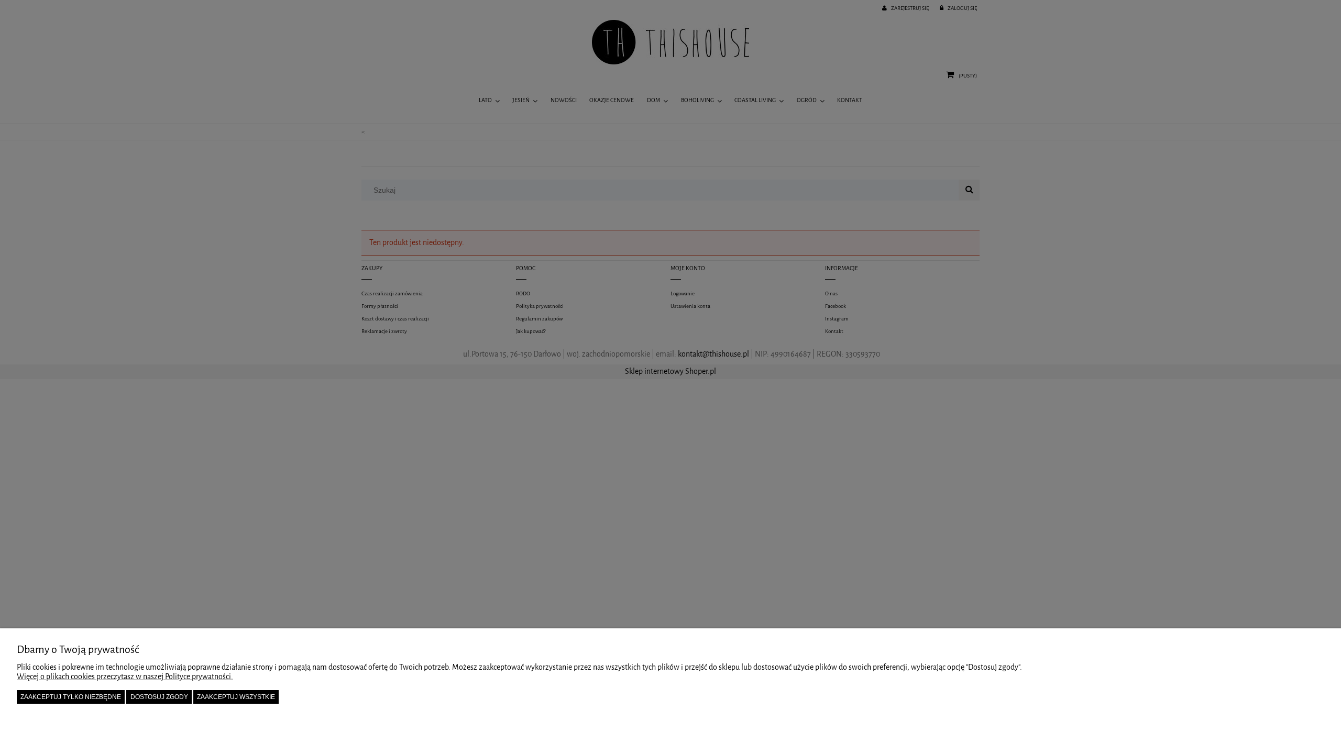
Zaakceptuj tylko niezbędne (70, 697)
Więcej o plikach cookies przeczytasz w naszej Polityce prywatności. (125, 677)
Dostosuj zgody (159, 697)
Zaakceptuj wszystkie (236, 697)
